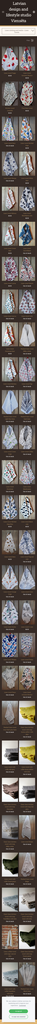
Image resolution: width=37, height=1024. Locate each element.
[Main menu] (3, 12)
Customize (22, 1005)
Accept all (18, 1011)
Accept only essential (18, 1017)
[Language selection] (34, 12)
